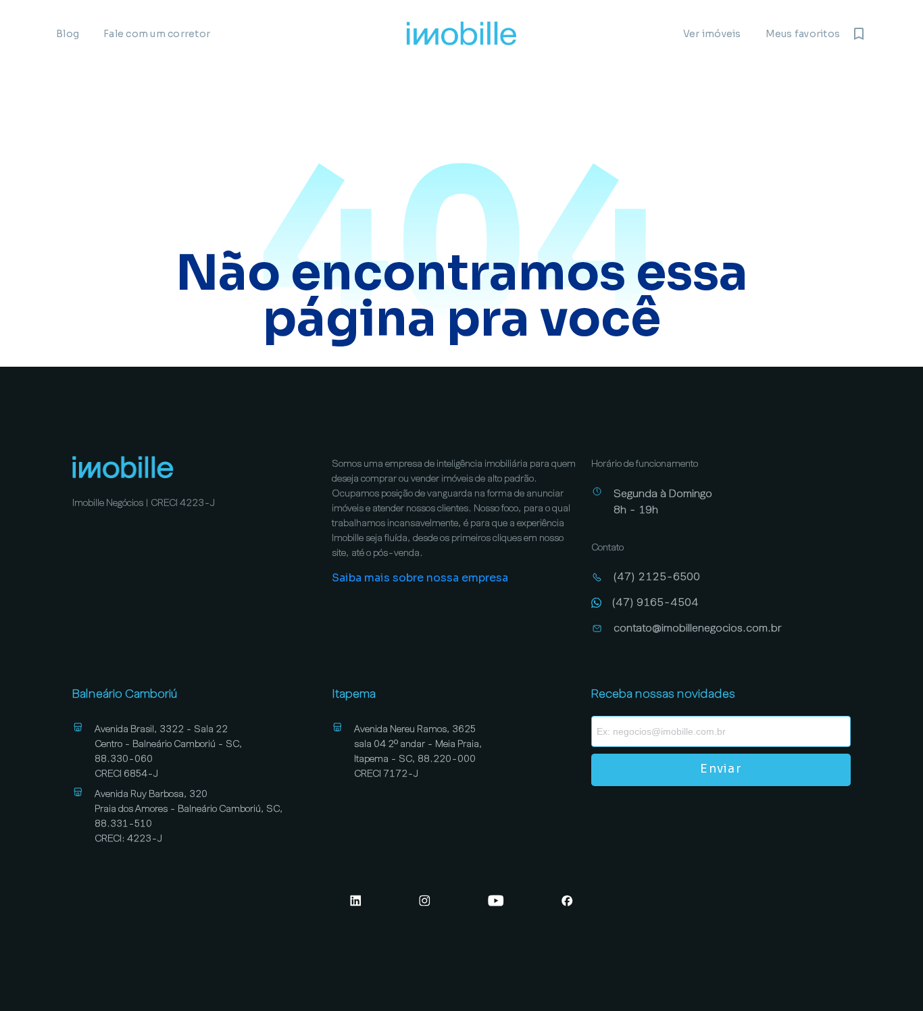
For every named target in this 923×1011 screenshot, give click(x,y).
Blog (67, 34)
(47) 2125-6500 (657, 576)
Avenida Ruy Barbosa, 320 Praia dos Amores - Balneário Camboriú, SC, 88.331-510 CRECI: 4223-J (189, 816)
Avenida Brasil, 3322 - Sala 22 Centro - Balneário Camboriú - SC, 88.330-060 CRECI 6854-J (169, 751)
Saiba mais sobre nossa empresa (420, 578)
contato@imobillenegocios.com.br (698, 627)
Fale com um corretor (156, 34)
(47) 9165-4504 (655, 602)
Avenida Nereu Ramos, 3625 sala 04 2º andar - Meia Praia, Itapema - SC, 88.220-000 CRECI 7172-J (418, 751)
